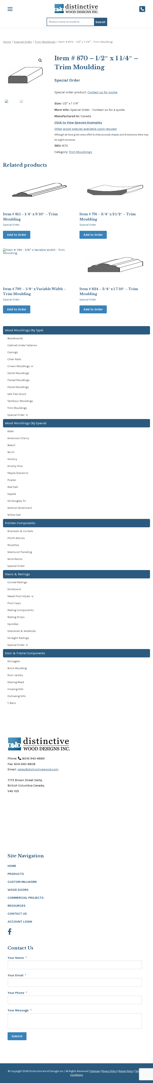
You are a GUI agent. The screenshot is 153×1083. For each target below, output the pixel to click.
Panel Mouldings (18, 387)
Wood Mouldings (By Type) (24, 330)
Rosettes (13, 545)
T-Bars (11, 703)
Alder (10, 431)
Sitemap (95, 1071)
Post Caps (14, 603)
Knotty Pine (15, 466)
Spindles (13, 624)
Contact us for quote (102, 92)
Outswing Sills (16, 696)
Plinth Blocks (16, 538)
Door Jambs (15, 675)
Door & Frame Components (25, 653)
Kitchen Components (20, 523)
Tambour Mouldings (20, 401)
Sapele (11, 494)
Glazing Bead (15, 682)
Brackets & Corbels (20, 531)
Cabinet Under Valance (22, 345)
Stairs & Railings (17, 574)
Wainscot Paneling (19, 552)
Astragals (13, 661)
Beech (11, 445)
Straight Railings (18, 638)
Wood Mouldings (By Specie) (25, 423)
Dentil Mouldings (18, 373)
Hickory (12, 459)
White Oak (14, 515)
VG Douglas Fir (16, 501)
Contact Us (17, 913)
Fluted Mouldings (18, 380)
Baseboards (15, 338)
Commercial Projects (26, 898)
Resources (17, 906)
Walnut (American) (19, 508)
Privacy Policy (109, 1071)
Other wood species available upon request (85, 129)
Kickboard (14, 589)
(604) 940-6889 (33, 758)
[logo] (76, 8)
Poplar (11, 480)
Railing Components (20, 610)
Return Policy (126, 1071)
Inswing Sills (15, 689)
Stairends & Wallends (21, 631)
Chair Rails (14, 359)
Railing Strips (16, 617)
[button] (40, 60)
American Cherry (18, 438)
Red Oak (12, 487)
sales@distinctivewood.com (38, 769)
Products (16, 874)
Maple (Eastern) (17, 473)
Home (7, 42)
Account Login (20, 921)
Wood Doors (18, 890)
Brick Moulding (17, 668)
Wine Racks (15, 559)
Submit (17, 1036)
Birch (10, 452)
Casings (12, 352)
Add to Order (16, 235)
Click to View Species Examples (78, 122)
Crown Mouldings (18, 366)
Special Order (23, 42)
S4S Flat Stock (16, 394)
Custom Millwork (22, 882)
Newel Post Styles (18, 596)
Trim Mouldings (45, 42)
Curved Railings (17, 582)
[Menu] (10, 9)
